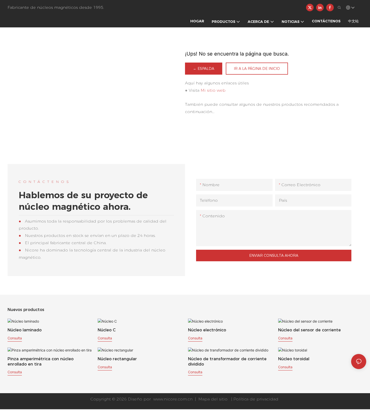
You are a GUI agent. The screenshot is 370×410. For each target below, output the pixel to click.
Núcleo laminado (25, 330)
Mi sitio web (213, 90)
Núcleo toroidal (293, 358)
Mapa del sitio (213, 399)
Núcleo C (107, 330)
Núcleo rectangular (117, 358)
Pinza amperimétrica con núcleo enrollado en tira (40, 361)
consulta (15, 338)
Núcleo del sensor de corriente (309, 330)
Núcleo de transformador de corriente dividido (227, 361)
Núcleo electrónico (207, 330)
